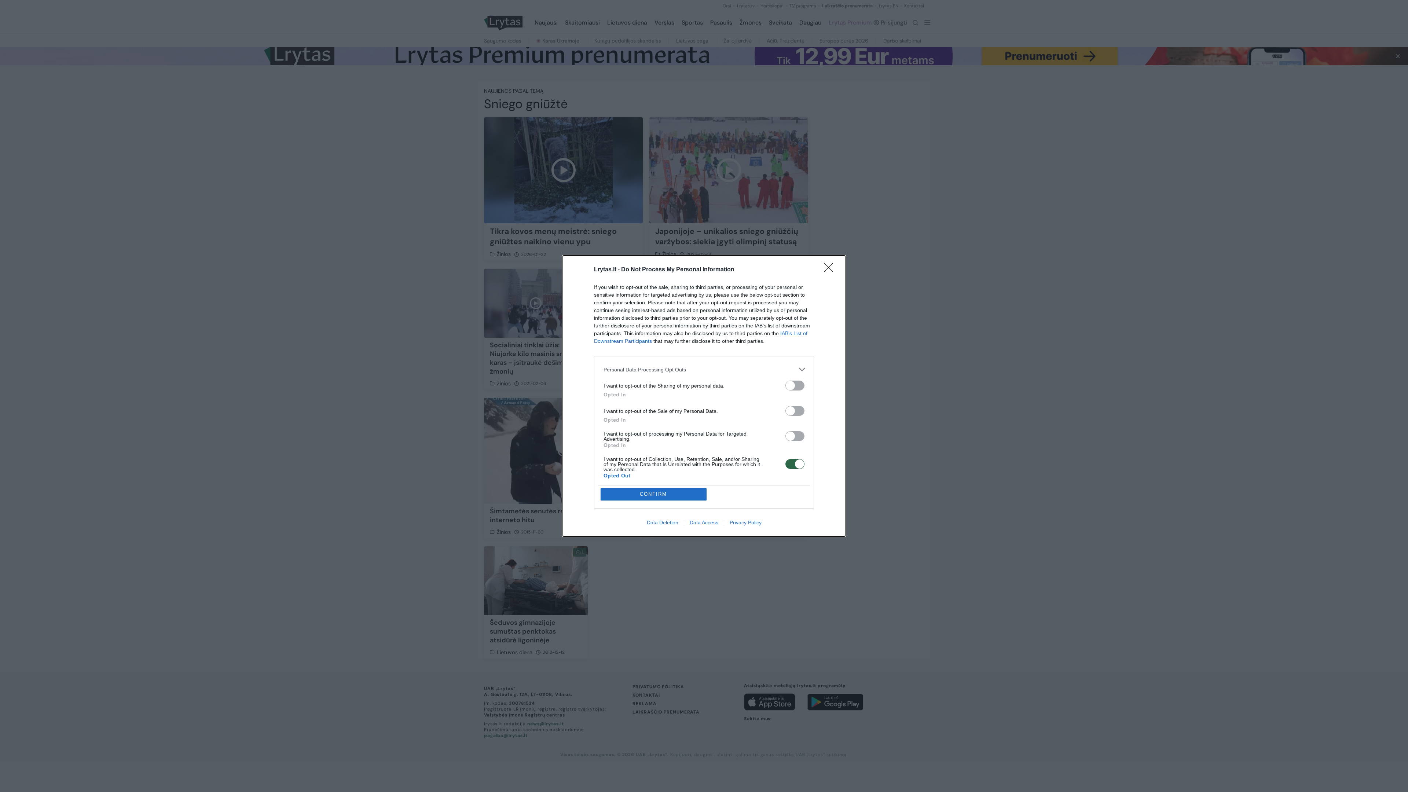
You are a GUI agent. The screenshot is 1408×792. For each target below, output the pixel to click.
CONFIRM (653, 494)
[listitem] (704, 369)
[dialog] (704, 396)
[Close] (831, 270)
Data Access (704, 522)
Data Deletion (662, 522)
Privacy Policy (746, 522)
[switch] (794, 385)
